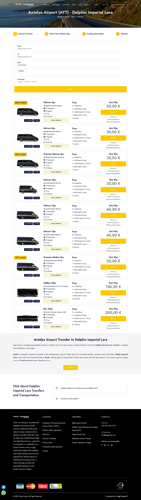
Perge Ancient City (78, 434)
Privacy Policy (47, 442)
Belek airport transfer (79, 423)
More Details (55, 120)
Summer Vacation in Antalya (81, 442)
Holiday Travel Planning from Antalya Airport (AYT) (85, 428)
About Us (46, 434)
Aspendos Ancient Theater (81, 438)
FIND (70, 89)
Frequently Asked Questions (52, 447)
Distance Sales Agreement (52, 430)
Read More (70, 367)
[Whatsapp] (3, 491)
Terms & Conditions (49, 438)
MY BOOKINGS (119, 5)
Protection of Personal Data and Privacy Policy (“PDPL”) (54, 424)
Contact (45, 451)
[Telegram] (3, 486)
